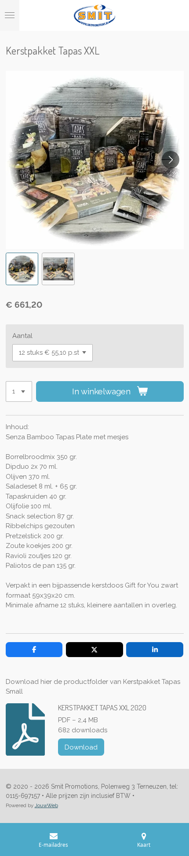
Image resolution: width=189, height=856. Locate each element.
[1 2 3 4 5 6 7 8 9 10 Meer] (19, 391)
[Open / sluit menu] (9, 15)
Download (81, 747)
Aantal (22, 336)
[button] (22, 269)
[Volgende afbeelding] (170, 160)
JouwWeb (46, 805)
